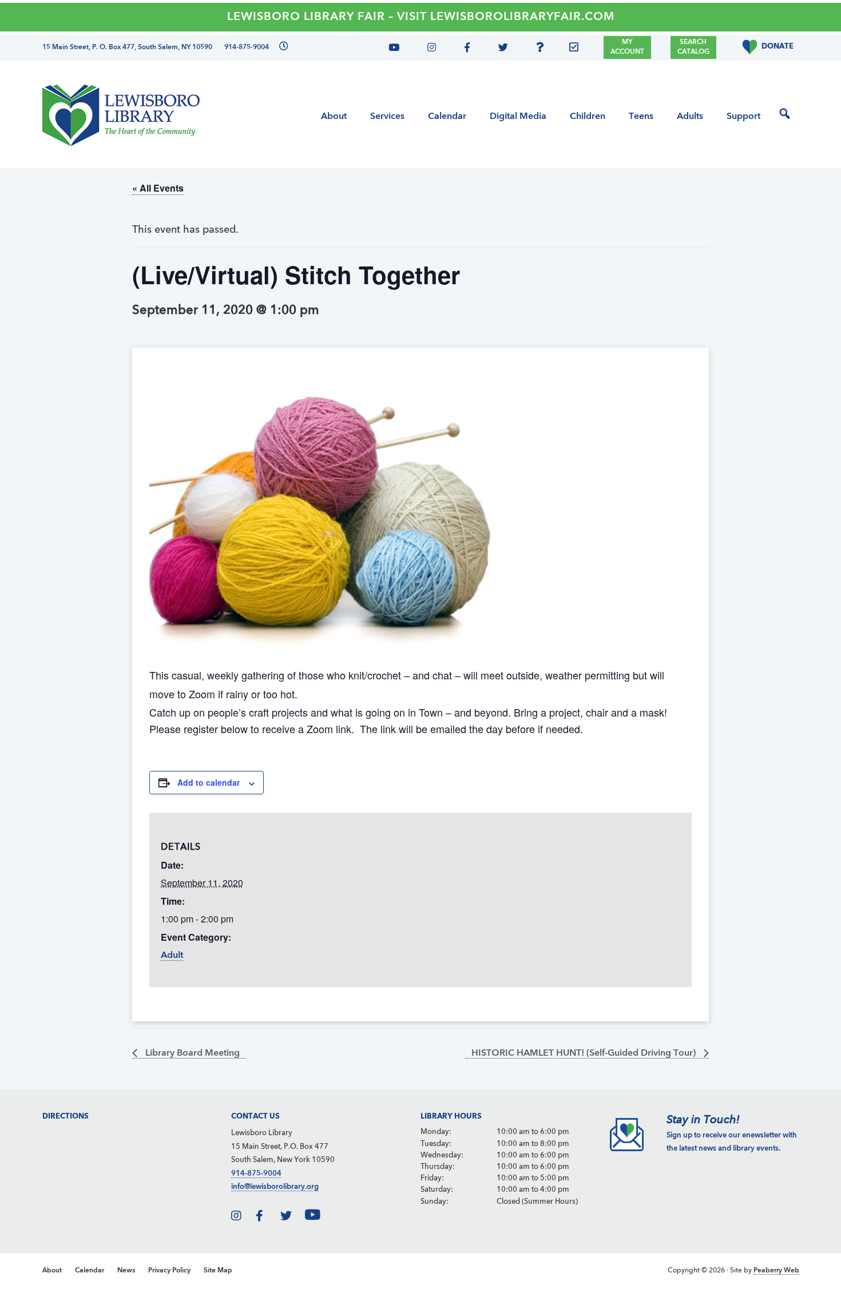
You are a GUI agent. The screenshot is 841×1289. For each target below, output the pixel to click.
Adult (172, 955)
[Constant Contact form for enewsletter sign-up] (576, 49)
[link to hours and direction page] (282, 47)
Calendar (89, 1270)
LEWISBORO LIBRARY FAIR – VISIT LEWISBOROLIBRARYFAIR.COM (420, 17)
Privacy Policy (169, 1270)
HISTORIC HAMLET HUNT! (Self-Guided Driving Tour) (584, 1053)
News (126, 1270)
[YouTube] (398, 49)
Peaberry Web (776, 1270)
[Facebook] (465, 49)
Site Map (218, 1270)
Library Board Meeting (191, 1053)
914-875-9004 (256, 1173)
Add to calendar (208, 782)
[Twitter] (499, 49)
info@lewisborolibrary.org (275, 1187)
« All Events (158, 187)
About (52, 1270)
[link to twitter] (291, 1218)
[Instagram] (428, 49)
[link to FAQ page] (543, 49)
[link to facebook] (267, 1218)
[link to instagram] (242, 1218)
